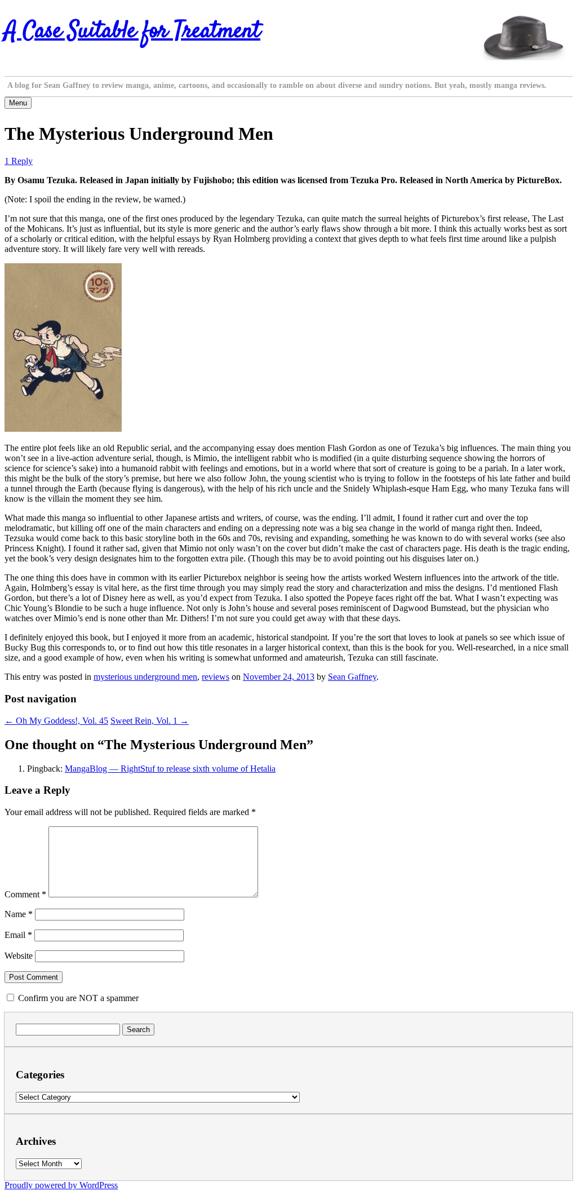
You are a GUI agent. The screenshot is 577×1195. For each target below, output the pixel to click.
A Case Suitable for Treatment (132, 31)
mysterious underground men (145, 676)
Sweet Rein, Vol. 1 (149, 720)
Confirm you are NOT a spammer (77, 998)
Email (18, 935)
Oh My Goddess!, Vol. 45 (56, 720)
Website (19, 956)
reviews (215, 676)
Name (19, 914)
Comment (25, 894)
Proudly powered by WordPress (61, 1185)
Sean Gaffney (352, 676)
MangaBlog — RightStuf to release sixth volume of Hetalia (170, 768)
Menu (18, 103)
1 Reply (19, 161)
